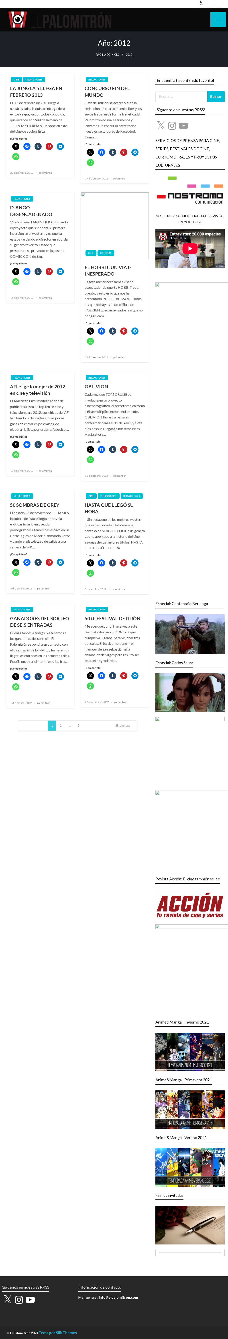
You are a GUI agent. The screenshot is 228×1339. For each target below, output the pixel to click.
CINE (16, 79)
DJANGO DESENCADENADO (31, 211)
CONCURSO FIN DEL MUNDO (107, 91)
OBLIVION (96, 386)
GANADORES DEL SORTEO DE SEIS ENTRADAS (39, 622)
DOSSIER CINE (108, 495)
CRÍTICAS (106, 252)
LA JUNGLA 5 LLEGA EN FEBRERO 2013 (36, 91)
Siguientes (122, 725)
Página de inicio (107, 54)
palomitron (45, 172)
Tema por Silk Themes (58, 1332)
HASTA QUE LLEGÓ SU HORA (109, 508)
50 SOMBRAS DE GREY (34, 505)
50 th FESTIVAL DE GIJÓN (112, 618)
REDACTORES (34, 79)
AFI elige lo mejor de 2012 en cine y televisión (37, 390)
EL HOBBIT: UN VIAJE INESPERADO (108, 270)
